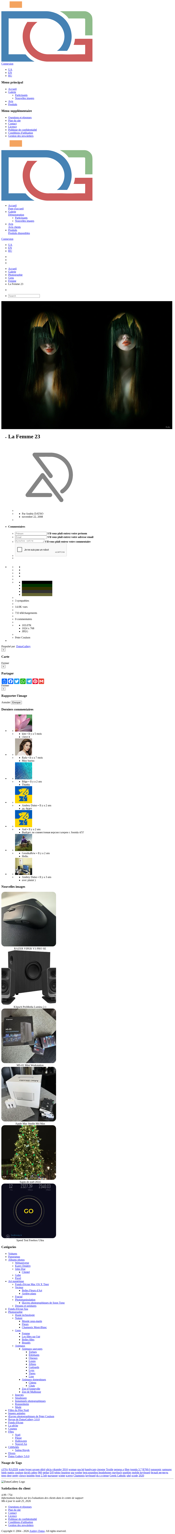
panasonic (156, 1469)
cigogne (101, 1469)
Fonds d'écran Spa (18, 1308)
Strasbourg (21, 1397)
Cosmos (12, 1428)
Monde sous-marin (32, 1321)
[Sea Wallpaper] (23, 778)
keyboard (90, 1475)
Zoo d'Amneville (31, 1388)
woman (73, 1469)
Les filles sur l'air (31, 1336)
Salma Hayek (22, 1450)
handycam (90, 1469)
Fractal (18, 1296)
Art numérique (16, 1281)
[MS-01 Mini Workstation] (28, 1062)
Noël (17, 1434)
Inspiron (65, 1472)
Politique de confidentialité (22, 129)
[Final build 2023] (23, 874)
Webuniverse (22, 1262)
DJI (52, 1472)
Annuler (5, 702)
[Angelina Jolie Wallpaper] (23, 754)
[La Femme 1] (23, 850)
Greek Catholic (118, 1475)
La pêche (13, 1425)
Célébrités (13, 1447)
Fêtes (11, 1431)
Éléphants (34, 1354)
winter (61, 1475)
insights (30, 1475)
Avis (10, 101)
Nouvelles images (24, 98)
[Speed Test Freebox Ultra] (28, 1237)
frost (37, 1475)
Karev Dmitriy (23, 1265)
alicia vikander (54, 1469)
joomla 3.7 (136, 1469)
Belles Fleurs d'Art (32, 1290)
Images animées (16, 1413)
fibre (127, 1469)
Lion (31, 1376)
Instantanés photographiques (30, 1401)
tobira (57, 1472)
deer (9, 1475)
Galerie (12, 92)
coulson (19, 1472)
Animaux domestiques (34, 1379)
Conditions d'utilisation (20, 132)
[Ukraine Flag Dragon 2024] (23, 802)
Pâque (18, 1437)
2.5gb (44, 1475)
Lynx (31, 1370)
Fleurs (25, 1324)
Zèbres (32, 1364)
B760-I (146, 1469)
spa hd (80, 1469)
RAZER (13, 1469)
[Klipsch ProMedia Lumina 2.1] (28, 1003)
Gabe (18, 1275)
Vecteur (19, 1287)
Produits (12, 104)
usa (72, 1472)
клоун (69, 1475)
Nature (18, 1318)
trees (3, 1475)
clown (22, 1475)
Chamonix (79, 1475)
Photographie (15, 274)
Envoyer (16, 702)
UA (10, 69)
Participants (21, 95)
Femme (12, 280)
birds (4, 1472)
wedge (78, 1472)
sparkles (127, 1472)
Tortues (33, 1351)
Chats (32, 1385)
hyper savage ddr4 (35, 1469)
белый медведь (159, 1472)
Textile (109, 1469)
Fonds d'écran (15, 1422)
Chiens (32, 1382)
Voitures (12, 1253)
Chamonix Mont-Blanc (34, 1327)
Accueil (12, 89)
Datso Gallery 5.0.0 (18, 1456)
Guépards (34, 1367)
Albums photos (16, 1259)
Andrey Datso (37, 1531)
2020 (141, 1475)
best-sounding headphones (97, 1472)
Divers (11, 1453)
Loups (32, 1361)
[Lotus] (23, 730)
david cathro (30, 1472)
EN (10, 72)
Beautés (26, 1342)
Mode (18, 1407)
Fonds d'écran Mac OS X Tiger (32, 1284)
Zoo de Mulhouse (31, 1391)
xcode (134, 1475)
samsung (167, 1469)
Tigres (32, 1373)
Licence (12, 126)
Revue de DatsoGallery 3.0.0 (24, 1419)
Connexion (7, 63)
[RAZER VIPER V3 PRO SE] (28, 945)
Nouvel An (21, 1444)
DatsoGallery (23, 646)
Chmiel (26, 1272)
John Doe (20, 1268)
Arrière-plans (29, 1293)
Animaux (20, 1345)
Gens (11, 277)
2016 (65, 1469)
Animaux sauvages (32, 1348)
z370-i (4, 1469)
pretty (15, 1475)
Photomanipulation (25, 1299)
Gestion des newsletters (20, 135)
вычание (53, 1475)
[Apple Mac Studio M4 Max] (28, 1120)
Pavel (18, 1278)
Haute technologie (25, 1315)
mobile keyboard (141, 1472)
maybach (117, 1472)
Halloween (21, 1440)
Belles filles (28, 1339)
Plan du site (14, 120)
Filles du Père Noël (18, 1410)
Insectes (19, 1394)
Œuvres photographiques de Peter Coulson (31, 1416)
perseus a (119, 1469)
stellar (46, 1472)
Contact (12, 123)
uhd (129, 1475)
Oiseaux (33, 1358)
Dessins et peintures (25, 1305)
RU (10, 75)
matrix (10, 1472)
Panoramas (14, 1256)
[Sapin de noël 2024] (28, 1178)
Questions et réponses (20, 117)
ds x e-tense (102, 1475)
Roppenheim (22, 1404)
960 (40, 1472)
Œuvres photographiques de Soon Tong (43, 1302)
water (22, 1469)
